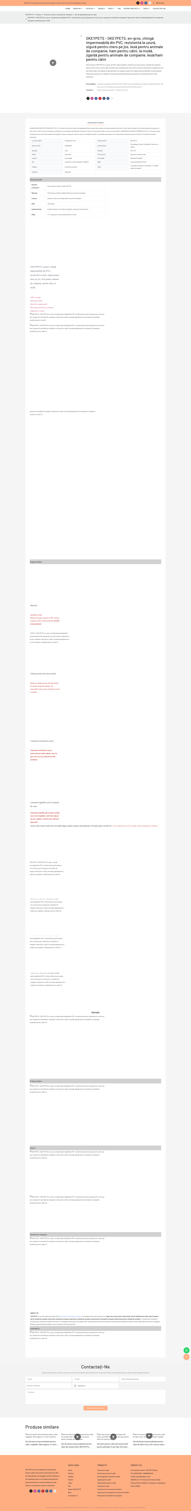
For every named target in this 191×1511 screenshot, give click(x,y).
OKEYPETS (29, 14)
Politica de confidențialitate (136, 1507)
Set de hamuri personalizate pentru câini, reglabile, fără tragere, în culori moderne (41, 1443)
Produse (38, 14)
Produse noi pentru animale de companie (58, 14)
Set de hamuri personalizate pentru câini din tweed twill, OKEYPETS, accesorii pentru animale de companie (76, 1445)
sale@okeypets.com (143, 1476)
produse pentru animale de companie (70, 1316)
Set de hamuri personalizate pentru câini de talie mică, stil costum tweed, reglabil (149, 1443)
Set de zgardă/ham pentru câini (86, 14)
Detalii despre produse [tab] (96, 123)
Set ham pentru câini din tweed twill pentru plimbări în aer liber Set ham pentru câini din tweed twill (112, 1445)
